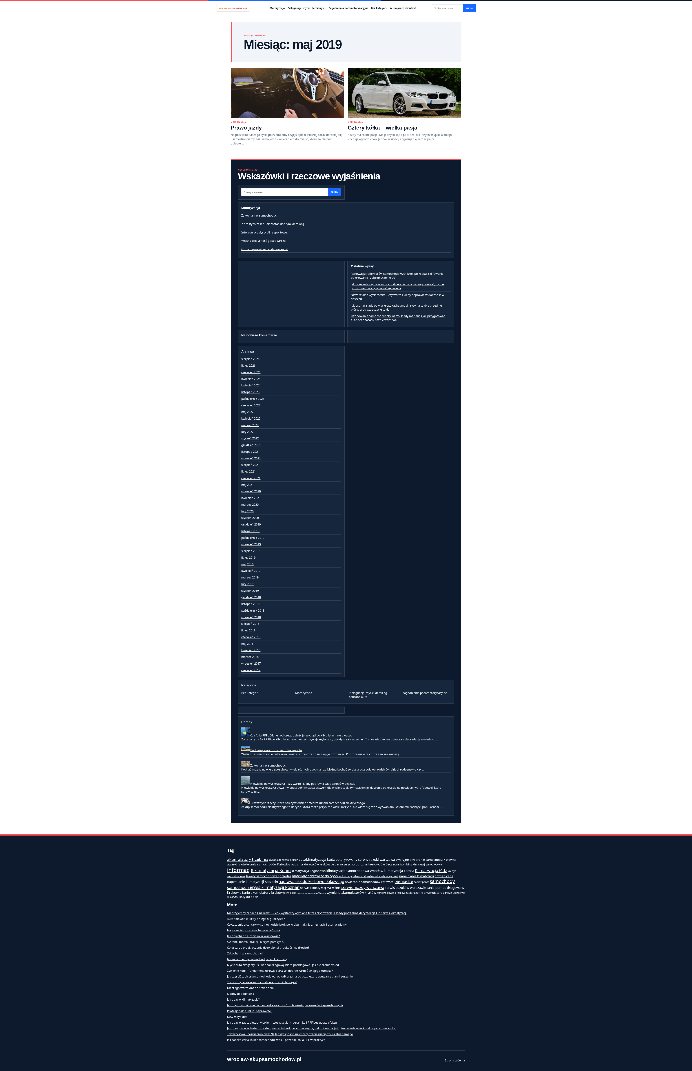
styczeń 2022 (250, 438)
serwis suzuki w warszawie (405, 887)
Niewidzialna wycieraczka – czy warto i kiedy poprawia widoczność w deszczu (303, 784)
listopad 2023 (250, 392)
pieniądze (403, 881)
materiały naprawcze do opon (315, 876)
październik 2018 (252, 611)
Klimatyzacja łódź (431, 870)
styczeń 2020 (250, 518)
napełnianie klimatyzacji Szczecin (252, 881)
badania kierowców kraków (310, 864)
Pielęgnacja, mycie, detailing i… (307, 8)
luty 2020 (247, 511)
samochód (237, 887)
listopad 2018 (250, 604)
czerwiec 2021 (250, 478)
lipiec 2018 (248, 630)
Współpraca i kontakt (403, 8)
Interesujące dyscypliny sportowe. (264, 232)
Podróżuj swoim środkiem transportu (276, 750)
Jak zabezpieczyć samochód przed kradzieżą (257, 959)
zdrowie (447, 892)
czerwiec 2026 (250, 372)
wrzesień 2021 (251, 458)
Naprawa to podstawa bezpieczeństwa (253, 930)
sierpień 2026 (250, 359)
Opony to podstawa (240, 994)
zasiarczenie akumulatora (424, 892)
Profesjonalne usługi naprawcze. (249, 1011)
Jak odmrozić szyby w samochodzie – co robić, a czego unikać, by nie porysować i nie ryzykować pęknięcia (397, 286)
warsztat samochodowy (307, 893)
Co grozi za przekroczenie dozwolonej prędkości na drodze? (268, 948)
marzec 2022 (250, 425)
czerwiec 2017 (250, 670)
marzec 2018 (250, 657)
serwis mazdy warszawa (362, 887)
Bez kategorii (379, 8)
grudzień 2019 (251, 524)
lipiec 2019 (248, 558)
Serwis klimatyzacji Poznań (273, 887)
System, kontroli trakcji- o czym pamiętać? (255, 942)
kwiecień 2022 (250, 418)
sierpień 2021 (250, 465)
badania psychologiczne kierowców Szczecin (365, 864)
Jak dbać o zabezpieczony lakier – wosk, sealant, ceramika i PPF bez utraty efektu (282, 1023)
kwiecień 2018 (250, 650)
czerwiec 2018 (250, 637)
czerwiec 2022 (250, 405)
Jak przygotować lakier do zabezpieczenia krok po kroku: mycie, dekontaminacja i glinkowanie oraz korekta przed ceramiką (311, 1028)
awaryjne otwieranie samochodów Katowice (258, 864)
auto (272, 860)
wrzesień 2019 (251, 544)
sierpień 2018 (250, 624)
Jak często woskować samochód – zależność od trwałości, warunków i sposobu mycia (285, 1005)
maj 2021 (247, 485)
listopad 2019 (250, 531)
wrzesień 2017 (251, 663)
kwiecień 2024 (250, 385)
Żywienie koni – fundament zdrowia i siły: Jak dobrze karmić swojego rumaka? (280, 971)
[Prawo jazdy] (287, 93)
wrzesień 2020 (251, 491)
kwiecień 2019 (250, 571)
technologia (289, 892)
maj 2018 (247, 644)
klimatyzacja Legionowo (308, 871)
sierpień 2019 (250, 551)
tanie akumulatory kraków (262, 892)
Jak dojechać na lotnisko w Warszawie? (253, 936)
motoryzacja (345, 876)
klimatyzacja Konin (272, 870)
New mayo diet (237, 1017)
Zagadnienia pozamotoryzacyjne (348, 8)
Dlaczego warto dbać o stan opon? (250, 988)
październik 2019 (252, 538)
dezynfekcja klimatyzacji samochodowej (421, 864)
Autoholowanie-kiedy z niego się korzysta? (256, 919)
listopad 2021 (250, 452)
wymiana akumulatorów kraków (351, 892)
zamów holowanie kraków (391, 892)
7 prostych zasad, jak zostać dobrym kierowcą (272, 224)
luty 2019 (247, 584)
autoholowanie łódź (287, 859)
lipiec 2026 (248, 366)
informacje (240, 870)
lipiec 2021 (248, 471)
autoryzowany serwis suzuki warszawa (365, 859)
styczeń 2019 (250, 591)
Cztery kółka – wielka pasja (382, 128)
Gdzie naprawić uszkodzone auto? (264, 249)
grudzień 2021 (251, 445)
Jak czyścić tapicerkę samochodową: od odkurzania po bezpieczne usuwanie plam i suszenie (290, 976)
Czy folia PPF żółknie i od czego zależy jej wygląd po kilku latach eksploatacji (301, 735)
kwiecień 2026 (250, 379)
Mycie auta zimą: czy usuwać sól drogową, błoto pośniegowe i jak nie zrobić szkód (283, 965)
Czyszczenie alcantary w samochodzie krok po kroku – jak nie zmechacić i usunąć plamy (287, 925)
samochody (442, 881)
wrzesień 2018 (251, 617)
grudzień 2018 (251, 597)
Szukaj (469, 8)
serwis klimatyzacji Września (320, 888)
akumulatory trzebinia (247, 859)
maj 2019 (247, 564)
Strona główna (455, 1060)
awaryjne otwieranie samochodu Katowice (426, 860)
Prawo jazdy (246, 128)
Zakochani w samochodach (259, 215)
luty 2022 (247, 432)
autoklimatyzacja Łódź (316, 859)
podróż (418, 882)
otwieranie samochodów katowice (369, 882)
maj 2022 (247, 412)
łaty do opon (249, 897)
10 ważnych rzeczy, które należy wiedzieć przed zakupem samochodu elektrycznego (307, 803)
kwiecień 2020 (250, 498)
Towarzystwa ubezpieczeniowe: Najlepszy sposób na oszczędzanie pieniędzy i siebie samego (290, 1034)
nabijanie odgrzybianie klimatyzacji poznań (375, 876)
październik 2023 (252, 399)
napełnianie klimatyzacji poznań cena (426, 876)
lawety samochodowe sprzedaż (268, 876)
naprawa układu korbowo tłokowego (311, 881)
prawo (425, 882)
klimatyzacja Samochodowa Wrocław (354, 870)
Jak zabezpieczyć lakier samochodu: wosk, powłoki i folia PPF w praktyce (276, 1040)
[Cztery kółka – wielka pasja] (404, 93)
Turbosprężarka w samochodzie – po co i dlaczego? (262, 982)
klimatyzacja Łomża (399, 870)
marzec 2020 (250, 505)
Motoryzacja (277, 8)
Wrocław (322, 893)
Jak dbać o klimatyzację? (243, 999)
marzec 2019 (250, 577)
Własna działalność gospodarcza (263, 241)
